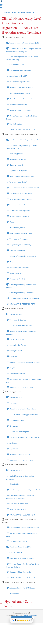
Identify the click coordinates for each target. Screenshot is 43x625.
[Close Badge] (33, 618)
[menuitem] (1, 6)
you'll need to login (30, 615)
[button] (1, 2)
